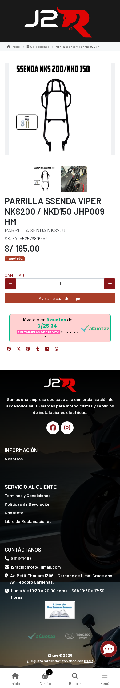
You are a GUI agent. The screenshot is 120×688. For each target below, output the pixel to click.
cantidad (14, 275)
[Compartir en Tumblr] (37, 349)
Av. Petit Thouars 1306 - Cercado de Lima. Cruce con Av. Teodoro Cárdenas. (61, 579)
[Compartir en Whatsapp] (56, 349)
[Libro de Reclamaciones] (60, 609)
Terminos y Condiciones (27, 495)
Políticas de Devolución (27, 504)
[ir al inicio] (60, 384)
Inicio (15, 46)
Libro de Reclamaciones (28, 521)
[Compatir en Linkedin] (47, 349)
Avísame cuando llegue (60, 298)
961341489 (21, 558)
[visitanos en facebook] (52, 427)
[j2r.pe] (58, 21)
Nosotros (14, 458)
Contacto (14, 512)
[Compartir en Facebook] (9, 349)
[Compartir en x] (18, 349)
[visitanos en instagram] (67, 427)
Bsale (88, 660)
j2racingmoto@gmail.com (36, 566)
